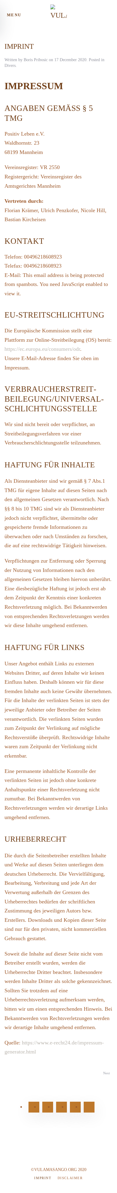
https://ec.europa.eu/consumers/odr (42, 349)
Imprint (42, 1178)
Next (106, 1073)
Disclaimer (70, 1178)
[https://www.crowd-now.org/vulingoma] (89, 1107)
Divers (10, 65)
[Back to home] (58, 15)
